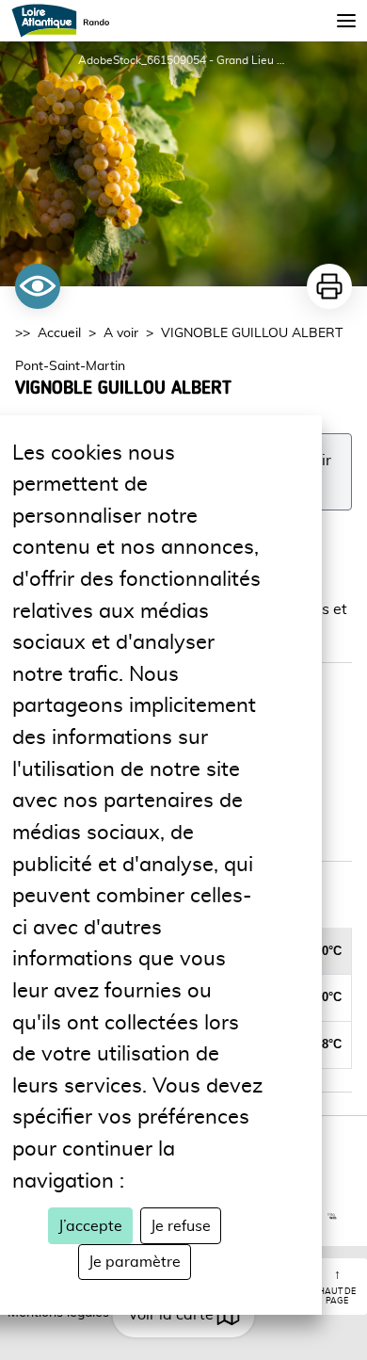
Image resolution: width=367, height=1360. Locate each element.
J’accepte (90, 1226)
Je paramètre (134, 1262)
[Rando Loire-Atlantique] (66, 20)
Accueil (59, 333)
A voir (121, 333)
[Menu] (346, 20)
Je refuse (181, 1226)
